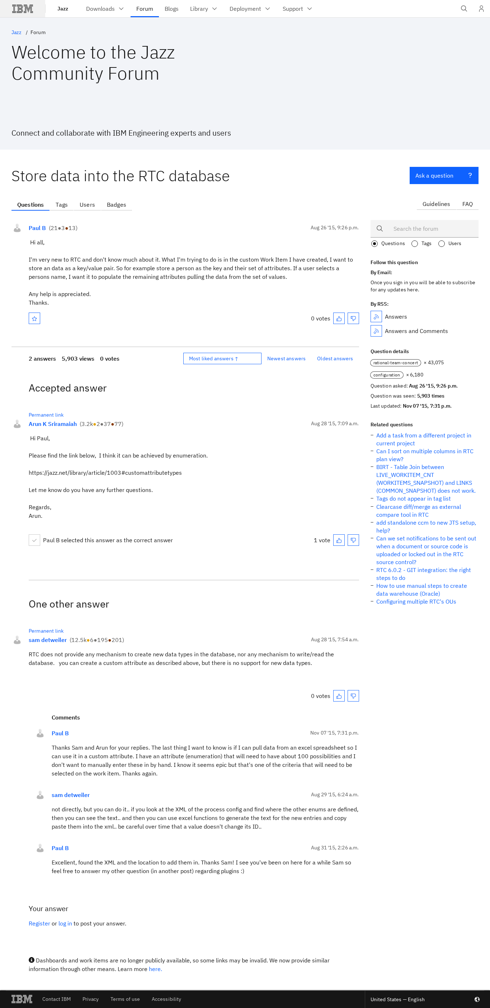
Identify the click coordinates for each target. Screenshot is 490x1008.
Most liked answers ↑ (214, 358)
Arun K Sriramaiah (53, 423)
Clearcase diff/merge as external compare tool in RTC (418, 510)
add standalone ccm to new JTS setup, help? (426, 526)
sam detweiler (48, 639)
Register (39, 923)
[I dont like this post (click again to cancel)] (353, 318)
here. (155, 968)
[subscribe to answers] (376, 316)
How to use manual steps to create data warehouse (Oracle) (421, 589)
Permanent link (46, 415)
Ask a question (434, 175)
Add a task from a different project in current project (423, 439)
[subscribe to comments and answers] (376, 331)
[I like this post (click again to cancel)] (339, 318)
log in (65, 923)
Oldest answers (335, 358)
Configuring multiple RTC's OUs (416, 601)
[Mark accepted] (34, 540)
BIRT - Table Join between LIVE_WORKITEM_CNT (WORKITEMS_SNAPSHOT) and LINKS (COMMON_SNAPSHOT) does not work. (426, 478)
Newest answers (286, 358)
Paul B (37, 227)
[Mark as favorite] (34, 318)
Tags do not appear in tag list (413, 498)
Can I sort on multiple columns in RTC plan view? (424, 455)
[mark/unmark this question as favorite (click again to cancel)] (34, 318)
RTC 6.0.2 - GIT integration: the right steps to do (423, 573)
